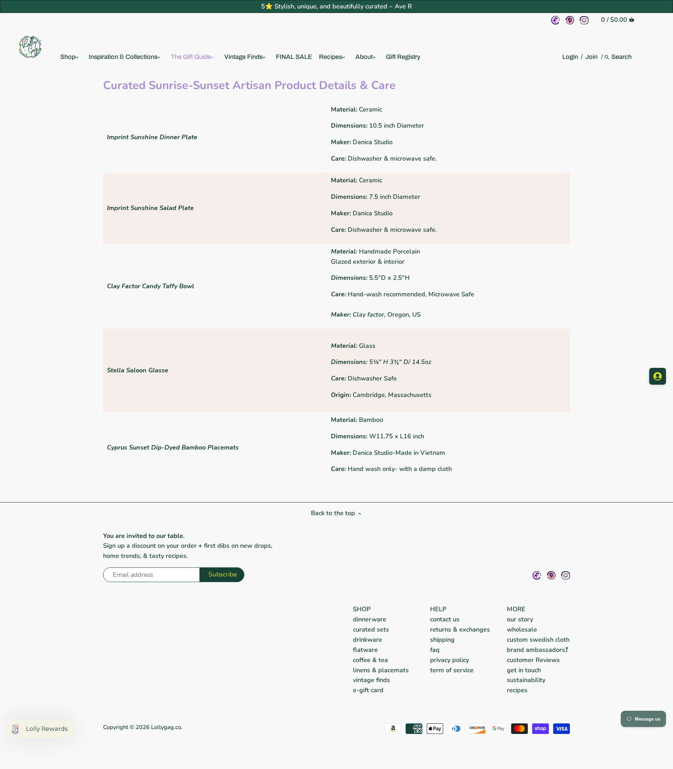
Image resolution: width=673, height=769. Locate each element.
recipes (517, 690)
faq (435, 650)
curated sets (371, 629)
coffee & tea (370, 660)
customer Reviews (533, 660)
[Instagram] (584, 20)
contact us (445, 619)
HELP (438, 609)
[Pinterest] (569, 20)
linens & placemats (381, 670)
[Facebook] (555, 20)
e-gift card (368, 690)
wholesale (522, 629)
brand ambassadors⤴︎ (537, 650)
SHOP (362, 609)
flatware (365, 650)
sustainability (526, 680)
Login (570, 56)
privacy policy (449, 660)
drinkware (367, 639)
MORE (516, 609)
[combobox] (621, 57)
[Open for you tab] (657, 376)
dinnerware (369, 619)
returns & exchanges (460, 629)
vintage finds (371, 680)
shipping (442, 639)
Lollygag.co (166, 727)
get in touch (524, 670)
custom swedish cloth (538, 639)
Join (591, 56)
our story (520, 619)
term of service (452, 670)
